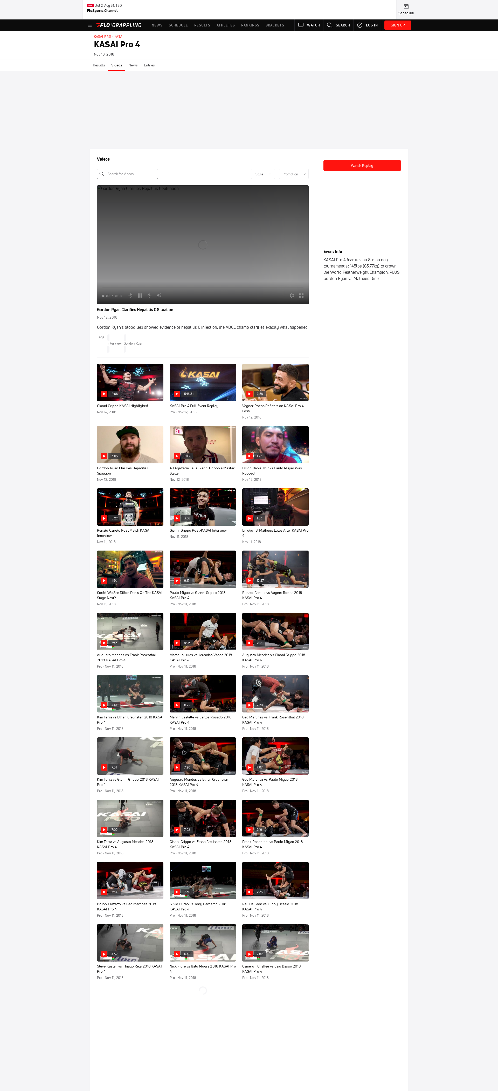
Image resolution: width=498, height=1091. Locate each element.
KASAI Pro (102, 36)
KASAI (119, 36)
